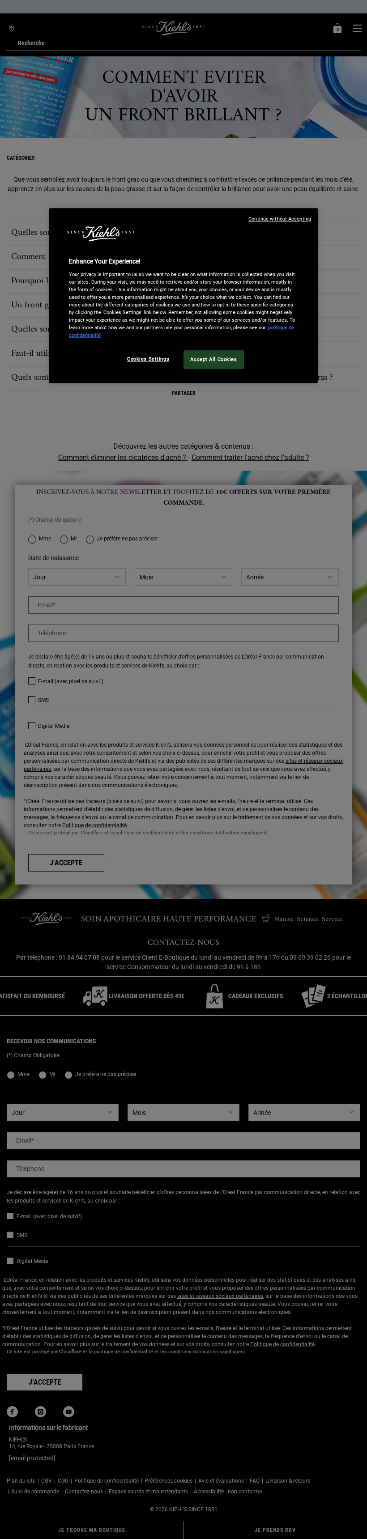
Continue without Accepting (279, 219)
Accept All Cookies (213, 359)
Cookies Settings (148, 359)
